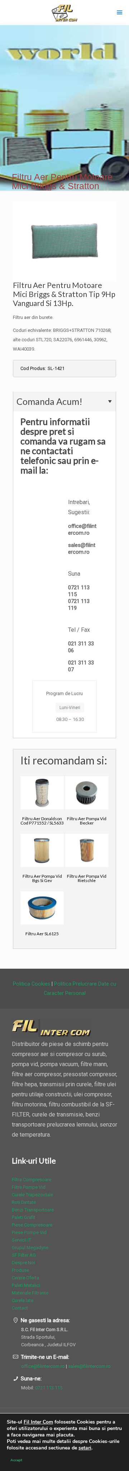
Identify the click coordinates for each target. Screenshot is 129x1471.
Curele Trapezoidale (32, 1194)
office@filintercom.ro (82, 529)
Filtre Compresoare (31, 1179)
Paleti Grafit (23, 1217)
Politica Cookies (31, 984)
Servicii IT (21, 1240)
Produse (20, 1270)
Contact (20, 1308)
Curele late (22, 1300)
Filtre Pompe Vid (29, 1187)
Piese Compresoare (32, 1225)
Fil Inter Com (38, 1422)
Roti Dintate (24, 1202)
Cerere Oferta (25, 1277)
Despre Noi (23, 1262)
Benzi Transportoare (33, 1209)
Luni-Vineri (69, 707)
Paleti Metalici (26, 1285)
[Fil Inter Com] (64, 13)
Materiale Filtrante (30, 1293)
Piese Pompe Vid (29, 1232)
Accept (16, 1460)
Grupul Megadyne (30, 1247)
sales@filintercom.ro (81, 548)
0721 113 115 (48, 1387)
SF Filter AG (24, 1255)
